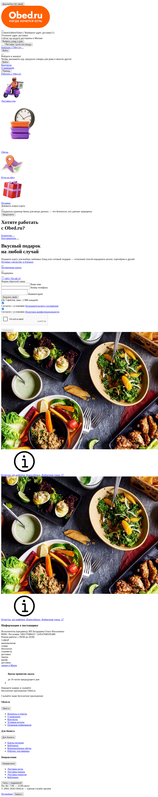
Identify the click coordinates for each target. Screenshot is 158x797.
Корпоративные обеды (19, 748)
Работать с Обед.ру (11, 47)
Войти (5, 50)
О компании (13, 716)
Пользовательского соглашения (41, 306)
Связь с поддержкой (12, 783)
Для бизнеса (8, 737)
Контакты (12, 719)
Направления (8, 763)
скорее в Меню (9, 665)
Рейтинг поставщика (18, 751)
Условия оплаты (15, 722)
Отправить (7, 330)
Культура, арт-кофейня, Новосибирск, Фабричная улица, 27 (32, 475)
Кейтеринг (13, 745)
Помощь (6, 71)
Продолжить (8, 214)
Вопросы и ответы (17, 714)
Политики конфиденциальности (42, 311)
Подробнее (7, 794)
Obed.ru (6, 708)
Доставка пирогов (17, 774)
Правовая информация (19, 725)
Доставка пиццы (16, 771)
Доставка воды (15, 769)
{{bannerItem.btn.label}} (12, 4)
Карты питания (15, 742)
